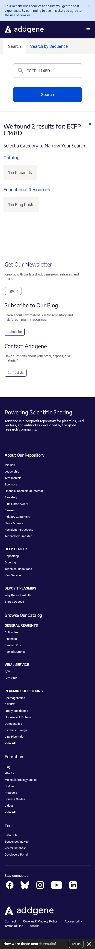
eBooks (10, 773)
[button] (88, 29)
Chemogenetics (15, 698)
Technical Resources (18, 569)
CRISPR (10, 704)
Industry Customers (17, 516)
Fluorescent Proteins (18, 717)
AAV (7, 671)
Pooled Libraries (15, 651)
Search (14, 46)
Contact (10, 921)
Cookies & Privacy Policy (40, 921)
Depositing (12, 556)
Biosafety (11, 497)
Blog (7, 767)
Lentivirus (11, 678)
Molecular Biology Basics (21, 779)
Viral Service (13, 575)
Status (34, 926)
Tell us (76, 944)
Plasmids (11, 639)
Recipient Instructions (19, 529)
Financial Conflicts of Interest (24, 491)
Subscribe (15, 332)
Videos (9, 805)
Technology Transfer (18, 536)
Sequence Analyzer (17, 841)
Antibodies (11, 632)
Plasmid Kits (13, 645)
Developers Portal (16, 854)
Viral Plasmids (14, 736)
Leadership (12, 471)
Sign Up (13, 291)
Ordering (10, 562)
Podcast (10, 786)
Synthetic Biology (16, 730)
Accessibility (73, 921)
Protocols (11, 792)
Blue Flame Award (16, 504)
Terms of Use (14, 926)
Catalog (11, 157)
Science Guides (15, 799)
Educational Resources (26, 189)
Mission (10, 465)
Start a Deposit (14, 601)
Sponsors (11, 484)
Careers (10, 510)
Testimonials (13, 478)
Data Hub (11, 835)
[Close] (86, 6)
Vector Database (16, 848)
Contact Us (16, 372)
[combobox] (54, 71)
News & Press (14, 523)
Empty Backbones (16, 710)
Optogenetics (13, 723)
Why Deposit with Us (18, 595)
